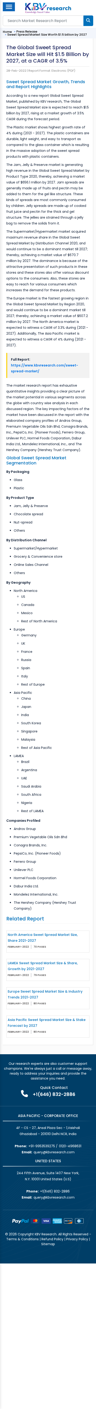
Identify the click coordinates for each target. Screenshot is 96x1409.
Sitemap (48, 1244)
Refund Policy (52, 1239)
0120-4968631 (70, 1146)
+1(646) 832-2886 (54, 1094)
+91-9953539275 (41, 1146)
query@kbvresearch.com (54, 1152)
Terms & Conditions (22, 1239)
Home (7, 32)
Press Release (26, 31)
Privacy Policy (77, 1239)
